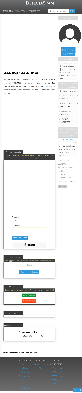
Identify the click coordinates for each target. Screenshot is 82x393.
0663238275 (63, 164)
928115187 (72, 178)
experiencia (50, 86)
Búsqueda (8, 11)
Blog (41, 368)
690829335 (57, 368)
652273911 (63, 171)
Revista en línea (41, 364)
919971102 (62, 181)
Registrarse (34, 11)
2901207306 (63, 167)
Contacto (25, 364)
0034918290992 (64, 174)
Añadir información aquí (29, 272)
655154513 (73, 167)
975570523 (57, 376)
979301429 (57, 384)
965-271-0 (62, 186)
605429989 (62, 178)
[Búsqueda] (41, 4)
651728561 (57, 372)
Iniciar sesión (21, 11)
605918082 (57, 380)
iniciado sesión (68, 140)
